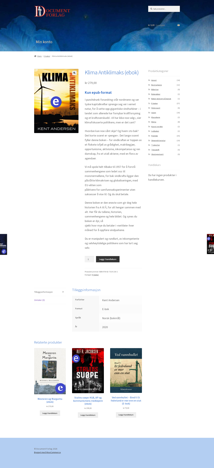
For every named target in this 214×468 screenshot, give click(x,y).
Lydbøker (155, 131)
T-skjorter (155, 145)
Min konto (44, 41)
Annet (154, 80)
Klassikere (155, 117)
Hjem (39, 56)
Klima (153, 122)
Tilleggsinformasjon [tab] (43, 292)
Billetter (155, 89)
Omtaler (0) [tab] (39, 300)
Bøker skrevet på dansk (161, 99)
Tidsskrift (155, 150)
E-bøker (47, 56)
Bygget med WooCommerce (47, 452)
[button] (74, 73)
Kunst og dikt (157, 126)
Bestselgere (156, 85)
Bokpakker (155, 94)
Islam (153, 112)
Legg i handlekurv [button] (49, 413)
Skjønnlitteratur (158, 140)
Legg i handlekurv (107, 259)
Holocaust (155, 108)
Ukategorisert (157, 154)
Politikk (154, 136)
